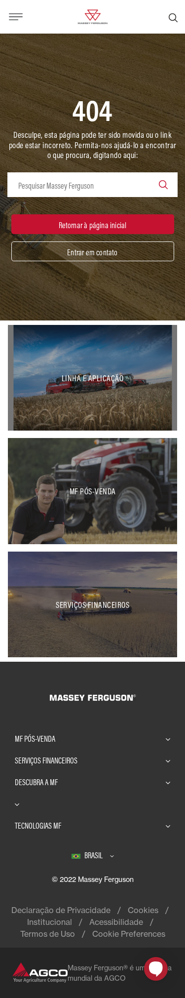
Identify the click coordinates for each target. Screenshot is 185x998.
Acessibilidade (116, 922)
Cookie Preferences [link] (128, 934)
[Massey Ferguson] (92, 16)
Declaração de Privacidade (61, 910)
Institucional (49, 922)
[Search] (163, 184)
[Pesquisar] (173, 17)
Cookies (143, 910)
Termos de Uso (47, 934)
